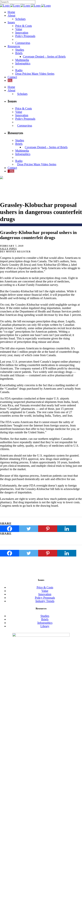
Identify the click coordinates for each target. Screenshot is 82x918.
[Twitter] (28, 528)
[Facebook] (9, 528)
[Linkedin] (66, 528)
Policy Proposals (45, 597)
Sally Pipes (8, 248)
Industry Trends (44, 601)
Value (44, 590)
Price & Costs (45, 587)
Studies (44, 616)
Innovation (44, 594)
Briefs (44, 619)
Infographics (44, 622)
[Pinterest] (47, 528)
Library (44, 626)
